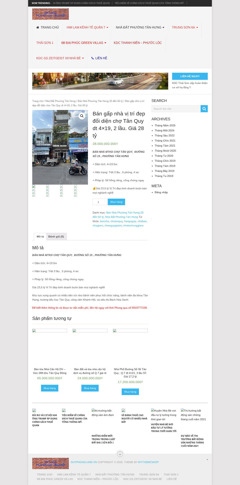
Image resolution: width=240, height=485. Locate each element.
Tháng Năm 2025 (165, 125)
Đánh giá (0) (56, 236)
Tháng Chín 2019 (165, 160)
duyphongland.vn (84, 462)
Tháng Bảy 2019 (164, 170)
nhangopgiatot (113, 225)
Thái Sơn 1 (44, 42)
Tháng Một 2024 (164, 130)
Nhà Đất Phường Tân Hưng (138, 27)
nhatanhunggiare (133, 225)
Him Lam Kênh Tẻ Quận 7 (86, 27)
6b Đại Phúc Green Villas (82, 42)
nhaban (142, 221)
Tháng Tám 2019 (165, 165)
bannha (104, 221)
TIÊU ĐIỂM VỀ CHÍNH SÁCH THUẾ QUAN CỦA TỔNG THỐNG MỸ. (149, 3)
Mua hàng (116, 201)
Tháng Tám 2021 (165, 145)
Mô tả (40, 236)
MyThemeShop (148, 462)
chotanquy (116, 221)
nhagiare (98, 225)
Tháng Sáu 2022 (165, 135)
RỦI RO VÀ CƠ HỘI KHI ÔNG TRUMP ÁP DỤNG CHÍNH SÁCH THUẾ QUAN (70, 3)
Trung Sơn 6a (183, 27)
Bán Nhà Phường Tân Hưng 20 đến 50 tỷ (100, 101)
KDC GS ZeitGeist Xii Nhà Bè (58, 58)
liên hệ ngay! (190, 76)
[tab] (40, 236)
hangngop (130, 221)
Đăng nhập (161, 192)
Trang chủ (49, 27)
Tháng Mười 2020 (165, 150)
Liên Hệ (101, 58)
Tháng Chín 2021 (165, 140)
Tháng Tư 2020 (164, 155)
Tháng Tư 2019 (164, 175)
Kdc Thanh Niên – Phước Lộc (138, 42)
